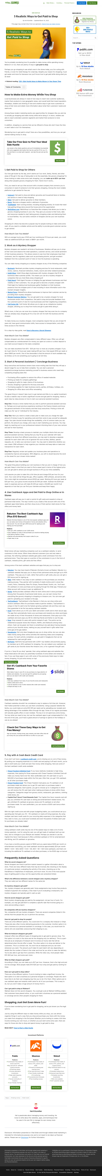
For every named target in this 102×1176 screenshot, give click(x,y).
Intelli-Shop (12, 273)
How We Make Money (29, 1172)
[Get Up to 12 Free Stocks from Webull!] (56, 1051)
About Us (13, 1170)
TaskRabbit (12, 205)
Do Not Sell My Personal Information (47, 1172)
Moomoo (36, 1056)
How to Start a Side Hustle (23, 1028)
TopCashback (13, 601)
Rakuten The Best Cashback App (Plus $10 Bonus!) (25, 515)
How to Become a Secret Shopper (39, 330)
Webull (57, 1056)
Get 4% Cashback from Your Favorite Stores (27, 667)
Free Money (92, 3)
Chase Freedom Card (15, 783)
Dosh (9, 611)
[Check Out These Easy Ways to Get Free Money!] (57, 734)
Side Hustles (36, 13)
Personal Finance (59, 1170)
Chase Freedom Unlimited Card (19, 771)
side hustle (25, 1098)
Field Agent (12, 280)
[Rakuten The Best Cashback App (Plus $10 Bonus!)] (57, 520)
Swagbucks (12, 632)
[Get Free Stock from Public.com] (15, 1051)
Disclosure (24, 1137)
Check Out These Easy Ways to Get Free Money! (26, 728)
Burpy (10, 202)
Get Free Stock (15, 1087)
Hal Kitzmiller (36, 1111)
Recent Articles (29, 1170)
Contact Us (21, 1170)
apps (7, 1098)
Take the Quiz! (60, 160)
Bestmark (11, 268)
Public (15, 1056)
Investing (67, 1170)
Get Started (60, 691)
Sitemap (76, 1172)
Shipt (9, 200)
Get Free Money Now (58, 746)
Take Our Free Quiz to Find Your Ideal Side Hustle (27, 143)
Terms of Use (85, 1170)
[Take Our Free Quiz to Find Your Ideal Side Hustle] (57, 148)
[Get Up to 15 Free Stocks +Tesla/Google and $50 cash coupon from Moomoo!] (36, 1051)
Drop (9, 620)
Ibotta (10, 592)
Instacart (11, 195)
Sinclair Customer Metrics (17, 297)
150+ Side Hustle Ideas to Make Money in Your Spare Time (40, 81)
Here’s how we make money (51, 24)
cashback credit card (28, 759)
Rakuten (11, 570)
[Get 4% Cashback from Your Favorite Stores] (57, 672)
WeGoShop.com (13, 209)
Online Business (48, 1170)
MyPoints (11, 642)
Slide (9, 580)
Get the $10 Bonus (59, 543)
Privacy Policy (76, 1170)
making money (15, 1098)
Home (7, 1170)
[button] (23, 87)
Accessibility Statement (66, 1172)
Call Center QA (13, 304)
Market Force (12, 292)
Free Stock (81, 3)
